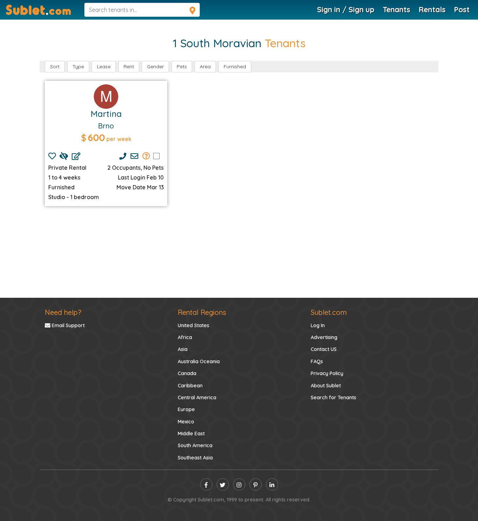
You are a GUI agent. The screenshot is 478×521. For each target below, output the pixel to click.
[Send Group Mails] (146, 156)
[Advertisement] (239, 252)
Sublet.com (329, 312)
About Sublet (326, 385)
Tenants (396, 9)
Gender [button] (155, 66)
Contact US (324, 349)
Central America (197, 397)
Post (462, 9)
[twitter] (223, 484)
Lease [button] (104, 66)
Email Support (67, 325)
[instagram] (239, 484)
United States (193, 325)
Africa (185, 337)
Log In (318, 325)
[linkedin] (272, 484)
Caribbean (190, 385)
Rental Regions (202, 312)
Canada (187, 373)
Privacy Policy (327, 373)
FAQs (317, 361)
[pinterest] (255, 484)
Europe (186, 409)
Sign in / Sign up (345, 9)
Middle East (191, 433)
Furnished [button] (235, 66)
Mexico (186, 421)
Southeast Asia (195, 458)
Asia (183, 349)
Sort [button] (54, 66)
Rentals (432, 9)
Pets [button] (182, 66)
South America (195, 445)
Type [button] (78, 66)
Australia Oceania (199, 361)
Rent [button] (129, 66)
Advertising (324, 337)
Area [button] (205, 66)
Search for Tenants (333, 397)
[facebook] (206, 484)
